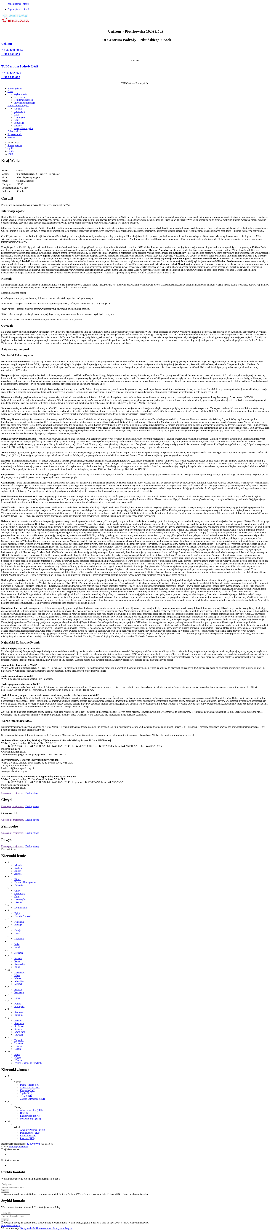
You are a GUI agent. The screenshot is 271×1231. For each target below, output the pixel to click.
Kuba (17, 967)
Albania (18, 865)
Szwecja (18, 1034)
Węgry (17, 1057)
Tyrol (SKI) (26, 1096)
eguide (11, 148)
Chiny (17, 890)
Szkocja (18, 1029)
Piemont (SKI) (27, 1138)
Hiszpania (19, 938)
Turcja (17, 1048)
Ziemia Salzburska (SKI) (32, 1098)
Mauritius (19, 981)
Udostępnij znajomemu (12, 793)
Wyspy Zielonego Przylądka (28, 1063)
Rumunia (19, 1015)
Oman (17, 998)
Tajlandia (19, 1040)
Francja (18, 924)
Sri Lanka (19, 1026)
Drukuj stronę (32, 793)
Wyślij (5, 1191)
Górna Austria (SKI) (30, 1087)
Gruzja (17, 933)
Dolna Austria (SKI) (30, 1084)
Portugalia (19, 1006)
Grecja (17, 930)
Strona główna (15, 145)
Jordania (18, 952)
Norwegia (19, 992)
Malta (17, 975)
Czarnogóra (20, 899)
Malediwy (19, 972)
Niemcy (18, 989)
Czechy (18, 902)
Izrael (17, 947)
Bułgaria (18, 885)
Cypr (16, 896)
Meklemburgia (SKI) (30, 1118)
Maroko (18, 978)
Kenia (17, 961)
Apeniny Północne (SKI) (32, 1130)
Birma (17, 879)
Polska (17, 1003)
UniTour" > (12, 49)
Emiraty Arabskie (23, 916)
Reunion (18, 1012)
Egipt (17, 913)
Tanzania (18, 1043)
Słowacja (19, 1020)
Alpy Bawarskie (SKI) (31, 1110)
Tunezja (18, 1046)
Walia (10, 153)
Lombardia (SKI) (28, 1135)
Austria (17, 873)
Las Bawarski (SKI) (30, 1115)
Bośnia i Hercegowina (25, 882)
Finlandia (19, 921)
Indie (16, 944)
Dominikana (20, 907)
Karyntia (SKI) (27, 1090)
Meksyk (18, 984)
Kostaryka (19, 964)
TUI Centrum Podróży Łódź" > (19, 72)
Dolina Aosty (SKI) (30, 1132)
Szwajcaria (19, 1032)
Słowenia (19, 1023)
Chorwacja (19, 893)
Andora (18, 868)
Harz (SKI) (25, 1113)
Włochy (18, 1060)
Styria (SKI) (26, 1093)
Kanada (18, 958)
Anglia (17, 871)
